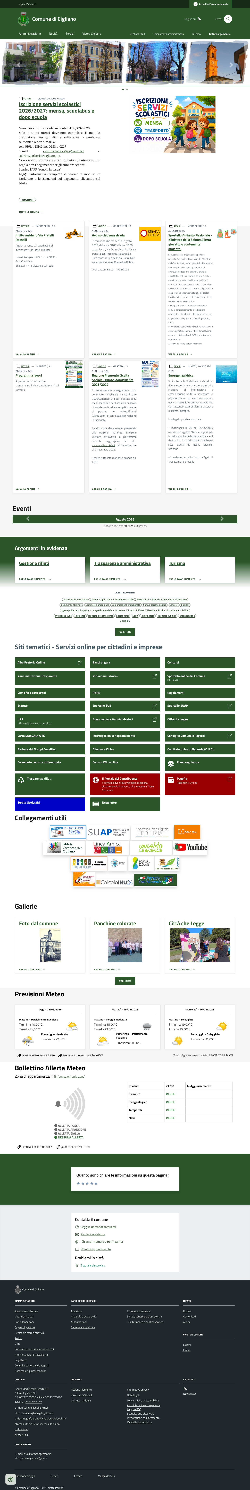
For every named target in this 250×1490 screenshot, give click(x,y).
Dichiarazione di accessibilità (143, 1400)
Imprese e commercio (139, 1311)
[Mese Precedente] (28, 518)
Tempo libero (147, 615)
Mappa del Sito (106, 1476)
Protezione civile (63, 615)
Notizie (187, 1311)
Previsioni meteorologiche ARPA (82, 1055)
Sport (135, 615)
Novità (53, 33)
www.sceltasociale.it (103, 445)
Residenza (80, 615)
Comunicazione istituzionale (126, 604)
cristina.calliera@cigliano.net (63, 151)
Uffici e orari (21, 1429)
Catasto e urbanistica (83, 1327)
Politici (18, 1338)
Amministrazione (30, 33)
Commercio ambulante (97, 604)
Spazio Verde (122, 615)
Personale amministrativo (29, 1333)
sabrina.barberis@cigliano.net (39, 156)
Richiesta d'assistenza (139, 1422)
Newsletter (189, 1394)
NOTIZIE (27, 98)
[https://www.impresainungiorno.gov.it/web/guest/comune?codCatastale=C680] (108, 832)
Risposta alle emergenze (100, 615)
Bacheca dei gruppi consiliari (30, 1371)
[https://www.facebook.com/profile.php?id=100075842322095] (118, 863)
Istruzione (120, 610)
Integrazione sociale (102, 610)
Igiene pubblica (69, 610)
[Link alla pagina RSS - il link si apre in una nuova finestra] (199, 19)
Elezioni (185, 604)
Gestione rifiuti (137, 34)
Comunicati (189, 1316)
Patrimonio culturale (168, 610)
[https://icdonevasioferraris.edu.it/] (64, 848)
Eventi (186, 1350)
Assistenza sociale (124, 599)
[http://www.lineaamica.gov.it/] (107, 848)
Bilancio (156, 599)
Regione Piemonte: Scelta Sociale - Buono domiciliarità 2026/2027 (113, 380)
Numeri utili (21, 1435)
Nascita (151, 610)
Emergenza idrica (180, 375)
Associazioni (143, 599)
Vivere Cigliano (91, 33)
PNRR (125, 621)
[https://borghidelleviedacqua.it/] (141, 863)
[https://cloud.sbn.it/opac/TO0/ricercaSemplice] (187, 832)
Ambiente (76, 1311)
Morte (141, 610)
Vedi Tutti (125, 632)
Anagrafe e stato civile (83, 1316)
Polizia (185, 610)
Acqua (95, 599)
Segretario (20, 1360)
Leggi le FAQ (134, 1409)
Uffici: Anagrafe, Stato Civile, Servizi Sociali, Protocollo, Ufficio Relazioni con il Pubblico (40, 1421)
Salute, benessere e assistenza (144, 1316)
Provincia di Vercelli (81, 1395)
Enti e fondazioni (24, 1322)
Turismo (196, 34)
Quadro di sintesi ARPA (75, 1146)
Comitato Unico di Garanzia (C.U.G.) (34, 1349)
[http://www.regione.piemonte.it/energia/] (151, 848)
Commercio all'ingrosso (175, 599)
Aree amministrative (26, 1311)
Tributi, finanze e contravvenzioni (145, 1322)
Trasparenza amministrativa (169, 34)
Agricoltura (106, 599)
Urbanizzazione (187, 615)
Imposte (84, 610)
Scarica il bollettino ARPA (37, 1146)
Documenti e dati (24, 1316)
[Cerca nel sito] (226, 19)
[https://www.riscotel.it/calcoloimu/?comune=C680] (114, 883)
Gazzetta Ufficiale (81, 1400)
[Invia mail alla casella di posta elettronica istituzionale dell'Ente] (35, 1407)
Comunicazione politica (154, 604)
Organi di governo (25, 1327)
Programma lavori (29, 375)
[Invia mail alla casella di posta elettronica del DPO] (37, 1454)
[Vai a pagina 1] (123, 89)
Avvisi (186, 1322)
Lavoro (131, 610)
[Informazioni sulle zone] (69, 1076)
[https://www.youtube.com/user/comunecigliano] (190, 848)
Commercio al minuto (72, 604)
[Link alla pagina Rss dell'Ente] (185, 1389)
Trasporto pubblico (166, 615)
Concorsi (173, 604)
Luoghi (187, 1345)
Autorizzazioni (79, 1322)
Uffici (17, 1344)
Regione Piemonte (27, 4)
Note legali (133, 1395)
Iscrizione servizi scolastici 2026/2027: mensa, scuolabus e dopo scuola (56, 110)
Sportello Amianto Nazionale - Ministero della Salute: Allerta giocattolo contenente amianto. (190, 242)
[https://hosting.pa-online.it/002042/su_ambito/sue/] (152, 832)
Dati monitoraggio (25, 1476)
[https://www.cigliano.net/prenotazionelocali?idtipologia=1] (68, 832)
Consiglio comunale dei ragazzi (32, 1365)
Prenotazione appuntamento (143, 1418)
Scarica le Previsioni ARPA (38, 1055)
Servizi (70, 33)
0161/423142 (34, 1402)
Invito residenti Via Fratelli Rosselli (35, 237)
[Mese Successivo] (222, 518)
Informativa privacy (138, 1389)
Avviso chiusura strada (108, 235)
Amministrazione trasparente (31, 1354)
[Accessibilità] (10, 1479)
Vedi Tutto (125, 981)
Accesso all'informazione (76, 599)
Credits (78, 1476)
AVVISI (177, 226)
